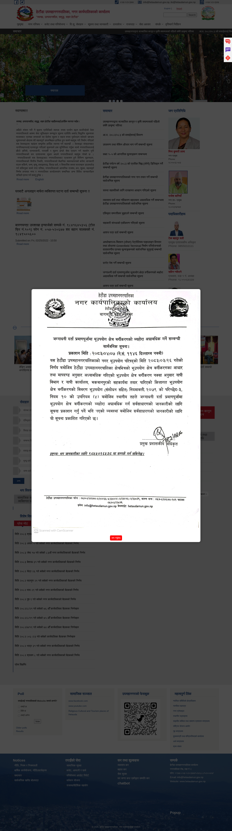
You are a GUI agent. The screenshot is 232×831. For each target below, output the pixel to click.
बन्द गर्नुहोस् (116, 538)
